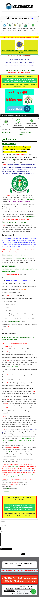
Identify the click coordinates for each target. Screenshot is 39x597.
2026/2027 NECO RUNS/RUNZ (13, 591)
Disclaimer (26, 563)
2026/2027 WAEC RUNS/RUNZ (24, 589)
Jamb (5, 491)
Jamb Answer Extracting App (17, 258)
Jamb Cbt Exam (14, 321)
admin (7, 488)
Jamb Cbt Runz (17, 147)
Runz (8, 491)
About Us (11, 563)
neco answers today (6, 132)
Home (6, 563)
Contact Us (19, 563)
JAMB (8, 493)
